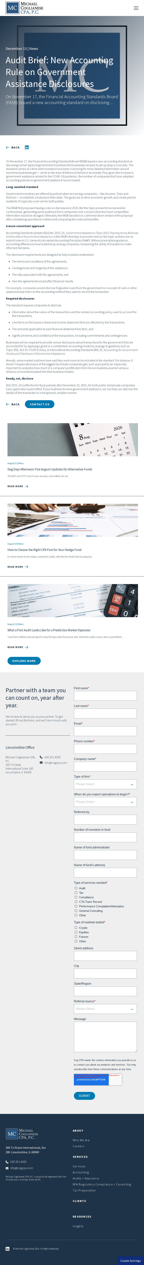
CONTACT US (40, 404)
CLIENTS (79, 1201)
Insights (78, 1226)
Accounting (81, 1172)
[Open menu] (136, 8)
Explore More (24, 661)
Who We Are (81, 1140)
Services (79, 1166)
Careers (78, 1146)
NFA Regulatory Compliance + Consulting (102, 1184)
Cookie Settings (130, 1261)
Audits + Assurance (86, 1178)
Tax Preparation (84, 1190)
